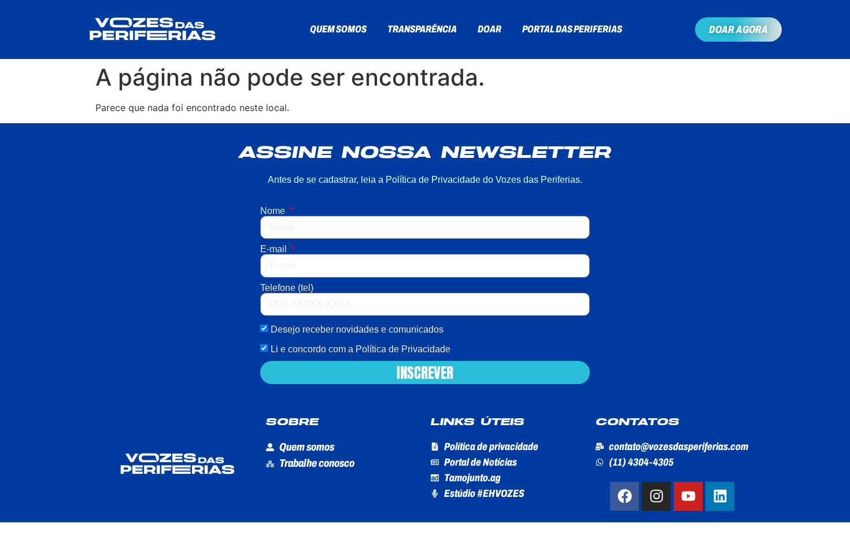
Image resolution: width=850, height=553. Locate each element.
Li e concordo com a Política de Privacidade (360, 349)
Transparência (422, 29)
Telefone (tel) (286, 288)
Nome (273, 211)
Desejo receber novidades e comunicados (357, 329)
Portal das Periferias (572, 29)
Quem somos (338, 29)
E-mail (274, 249)
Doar (489, 29)
